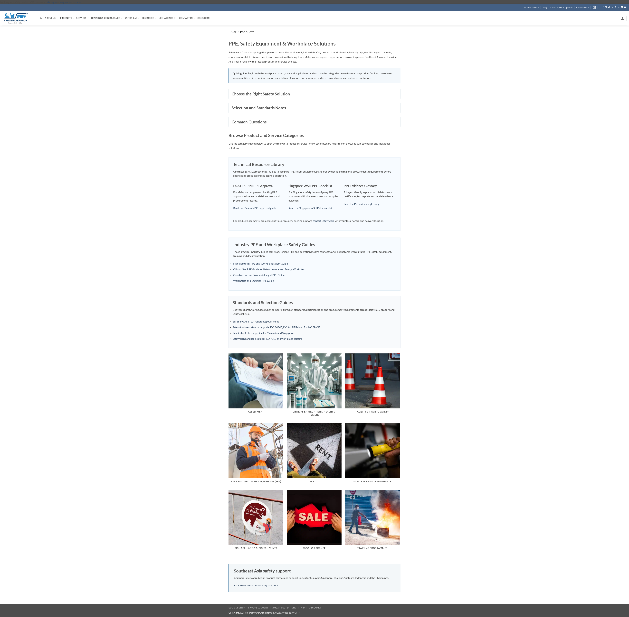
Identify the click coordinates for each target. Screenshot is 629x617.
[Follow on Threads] (616, 7)
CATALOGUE (203, 18)
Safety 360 (131, 18)
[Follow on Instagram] (606, 7)
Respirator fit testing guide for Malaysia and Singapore (263, 332)
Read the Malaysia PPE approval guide (254, 208)
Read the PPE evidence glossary (361, 203)
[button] (622, 18)
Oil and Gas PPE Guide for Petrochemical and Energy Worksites (269, 269)
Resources (148, 18)
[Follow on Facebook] (603, 7)
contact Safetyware (323, 220)
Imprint (302, 608)
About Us (50, 18)
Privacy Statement (257, 608)
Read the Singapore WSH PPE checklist (310, 208)
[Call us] (619, 7)
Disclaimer (315, 608)
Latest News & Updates (561, 7)
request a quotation (71, 2)
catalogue (51, 2)
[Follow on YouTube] (625, 7)
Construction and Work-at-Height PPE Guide (259, 274)
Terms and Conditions (283, 608)
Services (81, 18)
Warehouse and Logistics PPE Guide (253, 280)
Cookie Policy (237, 608)
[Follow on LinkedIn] (622, 7)
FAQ (545, 7)
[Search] (41, 18)
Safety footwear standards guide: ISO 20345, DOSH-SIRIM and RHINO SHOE (276, 327)
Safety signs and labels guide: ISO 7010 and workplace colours (267, 338)
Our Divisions (530, 7)
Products (66, 18)
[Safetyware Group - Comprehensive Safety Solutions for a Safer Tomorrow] (18, 18)
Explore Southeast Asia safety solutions (256, 585)
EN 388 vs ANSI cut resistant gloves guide (256, 321)
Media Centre (167, 18)
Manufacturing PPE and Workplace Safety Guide (260, 263)
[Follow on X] (612, 7)
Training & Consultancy (105, 18)
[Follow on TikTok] (609, 7)
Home (233, 32)
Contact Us (581, 7)
